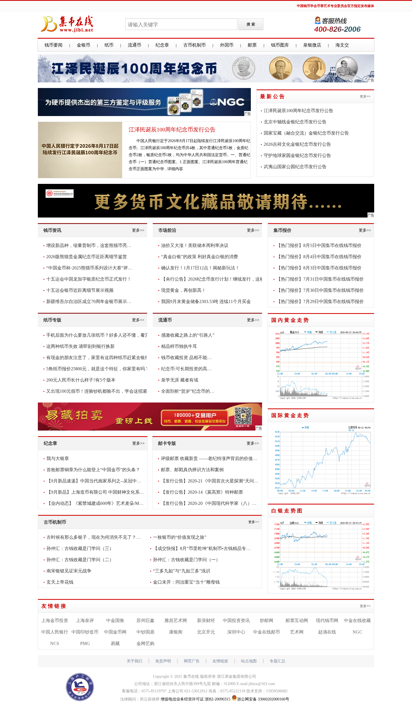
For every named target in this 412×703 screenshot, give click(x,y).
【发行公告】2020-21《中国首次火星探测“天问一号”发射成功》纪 (226, 480)
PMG (85, 643)
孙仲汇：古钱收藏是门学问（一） (186, 559)
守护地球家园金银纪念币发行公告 (297, 155)
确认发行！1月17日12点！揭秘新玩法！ (200, 267)
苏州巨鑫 (145, 620)
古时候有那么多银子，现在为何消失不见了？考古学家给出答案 (109, 537)
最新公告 (273, 96)
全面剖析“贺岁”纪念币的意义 (190, 391)
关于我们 (134, 661)
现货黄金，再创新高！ (183, 290)
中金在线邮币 (266, 632)
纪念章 (162, 45)
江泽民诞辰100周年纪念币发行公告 (172, 129)
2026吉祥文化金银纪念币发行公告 (297, 144)
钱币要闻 (54, 45)
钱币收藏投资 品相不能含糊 (188, 357)
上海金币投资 (54, 620)
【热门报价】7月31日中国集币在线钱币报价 (320, 279)
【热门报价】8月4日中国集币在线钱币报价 (319, 256)
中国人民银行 (54, 632)
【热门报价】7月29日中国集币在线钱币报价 (320, 301)
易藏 (115, 643)
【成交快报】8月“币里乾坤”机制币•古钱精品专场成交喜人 (211, 548)
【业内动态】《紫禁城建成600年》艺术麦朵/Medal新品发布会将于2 (113, 503)
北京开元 (206, 632)
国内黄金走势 (290, 320)
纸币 (109, 45)
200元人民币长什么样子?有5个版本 (80, 380)
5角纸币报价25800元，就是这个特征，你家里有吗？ (97, 368)
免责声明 (163, 661)
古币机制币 (194, 45)
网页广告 (192, 661)
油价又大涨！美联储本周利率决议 (194, 245)
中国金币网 (115, 632)
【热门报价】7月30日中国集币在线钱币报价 (320, 290)
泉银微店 (312, 45)
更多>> (365, 96)
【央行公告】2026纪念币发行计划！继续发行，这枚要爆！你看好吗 (228, 279)
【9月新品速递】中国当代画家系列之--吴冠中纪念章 (98, 480)
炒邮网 (266, 620)
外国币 (226, 45)
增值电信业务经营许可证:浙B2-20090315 (195, 699)
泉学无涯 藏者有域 (179, 380)
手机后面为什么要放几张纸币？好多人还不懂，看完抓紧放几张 (109, 335)
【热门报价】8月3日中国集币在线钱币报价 (319, 267)
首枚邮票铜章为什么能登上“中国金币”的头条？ (93, 469)
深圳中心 (236, 632)
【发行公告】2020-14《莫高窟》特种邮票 (202, 492)
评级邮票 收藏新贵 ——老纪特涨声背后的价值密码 (211, 458)
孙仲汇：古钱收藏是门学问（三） (80, 548)
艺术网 (297, 632)
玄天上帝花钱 (60, 582)
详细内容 (175, 169)
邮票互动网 (297, 620)
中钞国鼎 (145, 632)
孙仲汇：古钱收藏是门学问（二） (80, 559)
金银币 (83, 45)
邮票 (252, 45)
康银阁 (175, 632)
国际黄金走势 (290, 415)
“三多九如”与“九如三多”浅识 (181, 570)
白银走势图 (287, 511)
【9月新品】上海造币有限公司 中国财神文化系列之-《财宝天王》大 (114, 492)
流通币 (134, 45)
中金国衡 (115, 620)
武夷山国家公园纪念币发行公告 (295, 166)
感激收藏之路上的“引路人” (187, 335)
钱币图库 (280, 45)
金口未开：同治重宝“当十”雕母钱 (186, 582)
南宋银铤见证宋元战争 (69, 570)
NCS (54, 643)
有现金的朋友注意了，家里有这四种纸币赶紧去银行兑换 (102, 357)
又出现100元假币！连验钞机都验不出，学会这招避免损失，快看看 (112, 391)
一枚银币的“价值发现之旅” (179, 537)
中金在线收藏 (357, 620)
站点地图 (249, 661)
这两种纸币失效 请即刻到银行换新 (80, 346)
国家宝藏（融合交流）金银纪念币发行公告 (306, 133)
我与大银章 (58, 458)
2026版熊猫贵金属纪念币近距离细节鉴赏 (86, 256)
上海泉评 (85, 620)
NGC (357, 632)
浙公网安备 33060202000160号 (263, 699)
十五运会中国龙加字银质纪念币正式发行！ (88, 279)
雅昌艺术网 (176, 620)
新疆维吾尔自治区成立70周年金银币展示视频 (91, 301)
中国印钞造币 (84, 632)
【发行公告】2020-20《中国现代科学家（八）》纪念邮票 (217, 503)
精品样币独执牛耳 (179, 346)
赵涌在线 (327, 632)
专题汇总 (277, 661)
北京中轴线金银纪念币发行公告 (295, 121)
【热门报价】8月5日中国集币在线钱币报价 (319, 245)
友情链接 (54, 606)
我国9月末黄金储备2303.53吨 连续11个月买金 (206, 301)
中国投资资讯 (236, 620)
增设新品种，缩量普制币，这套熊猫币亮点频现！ (95, 245)
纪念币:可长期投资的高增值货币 (193, 368)
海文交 (342, 45)
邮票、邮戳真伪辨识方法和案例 (192, 469)
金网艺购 (145, 643)
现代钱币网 (327, 620)
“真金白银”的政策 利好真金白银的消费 (199, 256)
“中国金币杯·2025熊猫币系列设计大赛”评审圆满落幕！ (100, 267)
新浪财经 (206, 620)
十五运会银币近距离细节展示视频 (80, 290)
